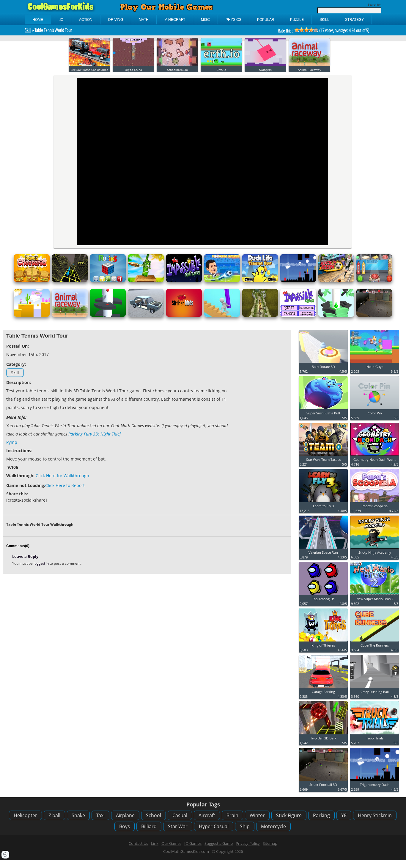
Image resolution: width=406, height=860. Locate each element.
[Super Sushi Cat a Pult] (323, 409)
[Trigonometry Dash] (298, 280)
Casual (179, 815)
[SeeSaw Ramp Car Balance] (89, 64)
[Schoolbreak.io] (177, 64)
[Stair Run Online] (222, 315)
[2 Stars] (301, 29)
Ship (245, 826)
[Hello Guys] (374, 363)
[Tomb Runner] (260, 315)
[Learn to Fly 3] (323, 502)
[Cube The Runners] (374, 641)
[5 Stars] (316, 29)
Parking (321, 815)
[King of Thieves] (323, 641)
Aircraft (207, 815)
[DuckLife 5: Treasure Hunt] (260, 280)
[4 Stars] (311, 29)
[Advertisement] (261, 422)
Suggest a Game (218, 843)
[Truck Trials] (374, 734)
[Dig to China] (133, 64)
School (153, 815)
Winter (257, 815)
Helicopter (25, 815)
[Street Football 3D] (374, 315)
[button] (5, 855)
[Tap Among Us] (323, 595)
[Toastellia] (374, 280)
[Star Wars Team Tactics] (323, 455)
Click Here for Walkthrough (62, 475)
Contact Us (138, 843)
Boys (124, 826)
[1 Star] (297, 29)
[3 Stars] (306, 29)
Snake (78, 815)
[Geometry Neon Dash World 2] (374, 455)
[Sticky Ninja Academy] (374, 548)
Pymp (11, 442)
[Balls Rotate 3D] (323, 363)
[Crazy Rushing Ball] (374, 688)
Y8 (344, 815)
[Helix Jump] (108, 315)
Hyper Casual (214, 826)
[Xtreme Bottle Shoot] (146, 280)
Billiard (149, 826)
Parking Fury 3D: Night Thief (94, 434)
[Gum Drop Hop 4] (32, 315)
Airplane (125, 815)
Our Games (171, 843)
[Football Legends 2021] (222, 280)
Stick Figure (289, 815)
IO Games (193, 843)
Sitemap (270, 843)
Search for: (374, 5)
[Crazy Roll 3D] (70, 280)
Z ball (54, 815)
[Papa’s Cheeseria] (32, 280)
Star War (178, 826)
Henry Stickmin (375, 815)
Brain (232, 815)
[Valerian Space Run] (323, 548)
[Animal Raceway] (309, 64)
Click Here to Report (65, 485)
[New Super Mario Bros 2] (374, 595)
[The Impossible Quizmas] (184, 280)
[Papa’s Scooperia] (374, 502)
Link (154, 843)
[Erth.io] (221, 64)
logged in (42, 563)
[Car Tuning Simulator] (146, 315)
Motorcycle (273, 826)
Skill (28, 30)
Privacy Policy (248, 843)
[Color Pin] (374, 409)
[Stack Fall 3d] (336, 315)
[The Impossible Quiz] (298, 315)
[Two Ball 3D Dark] (323, 734)
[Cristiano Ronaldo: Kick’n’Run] (336, 280)
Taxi (100, 815)
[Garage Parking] (323, 688)
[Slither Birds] (184, 315)
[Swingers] (265, 64)
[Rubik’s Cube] (108, 280)
